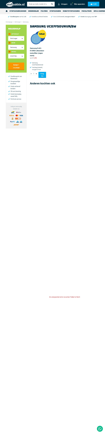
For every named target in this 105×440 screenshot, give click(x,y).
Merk (12, 43)
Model (12, 51)
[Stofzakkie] (15, 4)
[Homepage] (6, 11)
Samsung (25, 22)
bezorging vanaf (88, 16)
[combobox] (10, 38)
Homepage (9, 22)
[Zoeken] (52, 4)
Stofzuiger (18, 22)
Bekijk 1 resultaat (16, 66)
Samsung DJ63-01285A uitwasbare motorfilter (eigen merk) (37, 52)
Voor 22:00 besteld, (64, 16)
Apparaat (14, 34)
